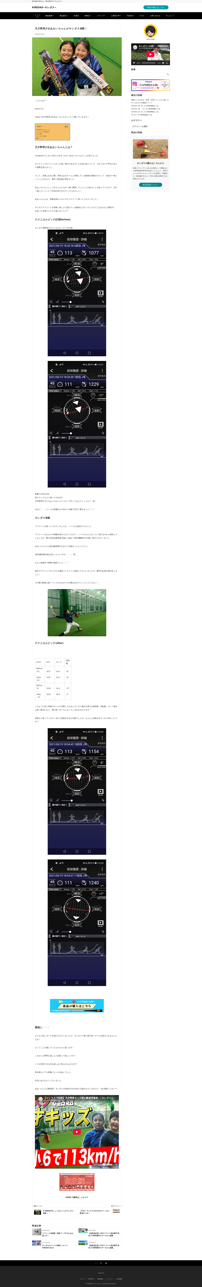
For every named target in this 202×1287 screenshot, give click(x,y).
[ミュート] (163, 63)
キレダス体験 (39, 134)
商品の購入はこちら (156, 7)
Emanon (113, 1284)
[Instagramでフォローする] (101, 1263)
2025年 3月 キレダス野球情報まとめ (145, 109)
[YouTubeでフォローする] (106, 1263)
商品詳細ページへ (150, 185)
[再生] (134, 63)
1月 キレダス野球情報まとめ (141, 115)
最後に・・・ (39, 138)
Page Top (101, 1273)
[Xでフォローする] (96, 1263)
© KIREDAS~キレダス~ (94, 1284)
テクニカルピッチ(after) (41, 136)
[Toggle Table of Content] (65, 127)
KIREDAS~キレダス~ (44, 7)
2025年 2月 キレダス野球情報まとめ (145, 112)
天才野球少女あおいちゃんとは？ (43, 129)
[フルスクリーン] (167, 63)
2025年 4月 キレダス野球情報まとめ (145, 106)
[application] (150, 54)
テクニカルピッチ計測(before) (42, 131)
